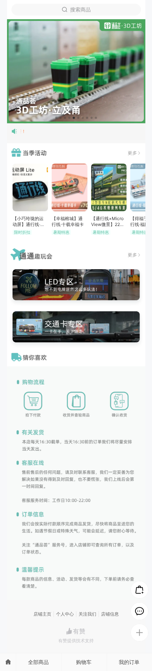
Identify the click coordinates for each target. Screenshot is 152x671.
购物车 (83, 662)
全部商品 (38, 662)
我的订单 (129, 662)
